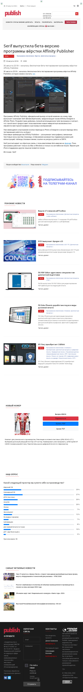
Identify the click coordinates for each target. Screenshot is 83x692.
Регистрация (31, 6)
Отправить (31, 684)
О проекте (9, 636)
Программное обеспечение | (55, 214)
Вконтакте (25, 164)
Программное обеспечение (25, 56)
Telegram (45, 164)
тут (34, 74)
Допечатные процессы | (63, 350)
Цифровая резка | (73, 356)
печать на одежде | (52, 358)
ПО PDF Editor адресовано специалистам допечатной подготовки (56, 273)
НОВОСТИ (9, 22)
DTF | (74, 358)
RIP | (66, 354)
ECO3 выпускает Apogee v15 (50, 241)
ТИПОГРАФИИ (71, 22)
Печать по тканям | (58, 356)
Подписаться (60, 418)
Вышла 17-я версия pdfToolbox (52, 211)
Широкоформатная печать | (56, 354)
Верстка (37, 56)
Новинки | (68, 311)
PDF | (48, 280)
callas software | (52, 216)
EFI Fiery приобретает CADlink (51, 344)
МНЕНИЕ (22, 22)
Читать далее (43, 225)
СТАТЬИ (15, 22)
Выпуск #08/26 (60, 414)
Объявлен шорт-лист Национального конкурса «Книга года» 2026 (40, 593)
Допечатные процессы (48, 56)
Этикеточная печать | (65, 358)
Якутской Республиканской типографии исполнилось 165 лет (38, 604)
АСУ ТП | (67, 244)
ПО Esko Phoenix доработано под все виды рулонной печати (57, 306)
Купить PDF (60, 424)
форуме (68, 143)
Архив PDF (60, 429)
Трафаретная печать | (59, 352)
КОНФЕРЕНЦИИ (32, 26)
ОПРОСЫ (41, 26)
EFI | (65, 356)
